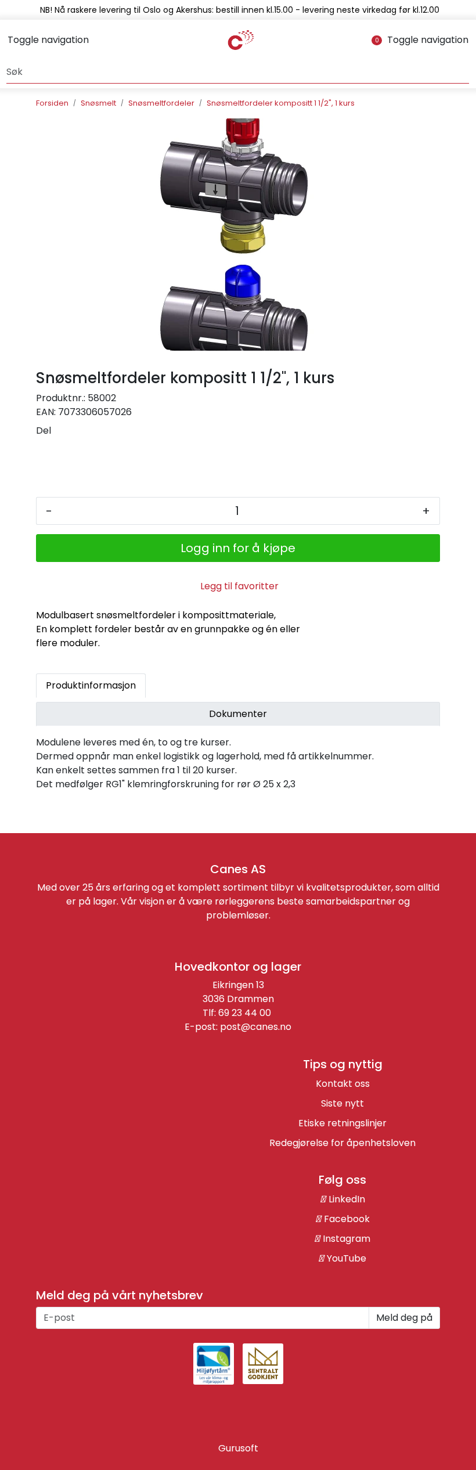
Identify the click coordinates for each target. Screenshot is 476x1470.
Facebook (346, 1219)
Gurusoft (238, 1448)
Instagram (345, 1238)
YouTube (345, 1258)
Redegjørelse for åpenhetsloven (342, 1143)
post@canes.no (255, 1026)
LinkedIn (345, 1199)
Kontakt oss (343, 1083)
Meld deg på (404, 1317)
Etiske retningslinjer (342, 1123)
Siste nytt (342, 1103)
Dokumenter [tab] (238, 713)
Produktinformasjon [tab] (91, 685)
